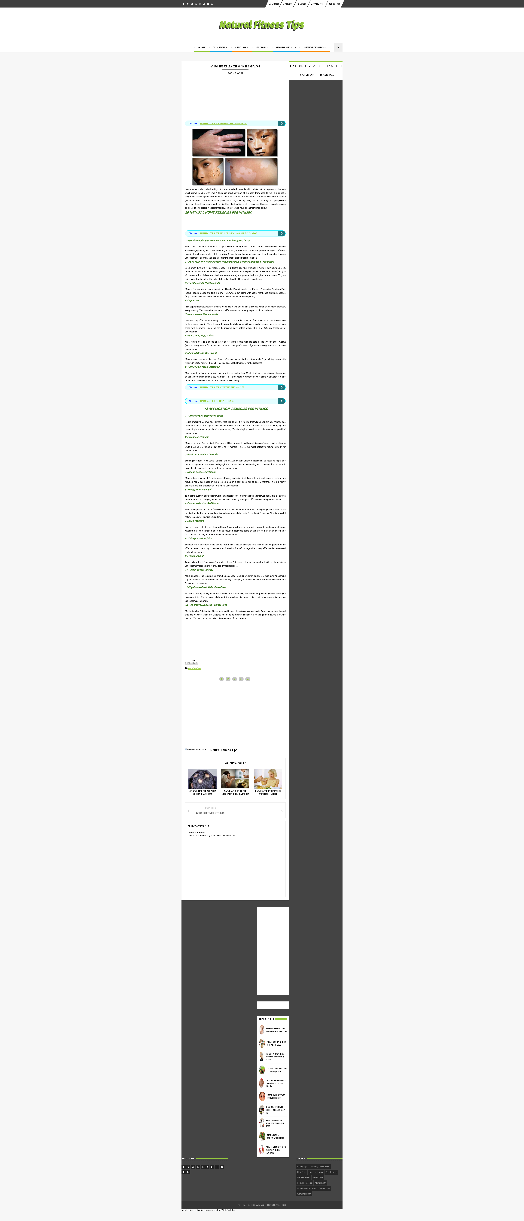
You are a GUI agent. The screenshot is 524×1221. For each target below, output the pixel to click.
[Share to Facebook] (194, 663)
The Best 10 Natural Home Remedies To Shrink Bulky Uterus (275, 1056)
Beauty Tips (302, 1167)
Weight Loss (240, 47)
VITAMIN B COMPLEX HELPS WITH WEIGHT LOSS (276, 1043)
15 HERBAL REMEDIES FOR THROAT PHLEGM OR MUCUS (276, 1030)
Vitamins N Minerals (285, 47)
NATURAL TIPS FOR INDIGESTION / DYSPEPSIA (223, 123)
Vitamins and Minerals (306, 1188)
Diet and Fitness (316, 1172)
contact (303, 3)
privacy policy (318, 3)
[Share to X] (191, 663)
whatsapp (308, 75)
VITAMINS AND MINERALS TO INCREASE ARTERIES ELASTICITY (276, 1149)
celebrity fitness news (320, 1167)
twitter (316, 66)
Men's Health (320, 1183)
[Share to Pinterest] (196, 663)
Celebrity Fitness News (313, 47)
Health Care (261, 47)
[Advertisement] (235, 95)
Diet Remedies (303, 1177)
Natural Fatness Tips (276, 1205)
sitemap (275, 3)
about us (289, 3)
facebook (297, 66)
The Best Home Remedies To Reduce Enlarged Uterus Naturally (276, 1083)
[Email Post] (193, 660)
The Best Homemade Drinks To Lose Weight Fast (277, 1070)
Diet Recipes (331, 1172)
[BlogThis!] (188, 663)
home (203, 47)
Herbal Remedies (304, 1183)
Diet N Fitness (219, 47)
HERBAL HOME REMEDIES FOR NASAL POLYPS (276, 1096)
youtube (334, 66)
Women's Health (304, 1194)
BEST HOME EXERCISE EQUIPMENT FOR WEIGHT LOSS (275, 1123)
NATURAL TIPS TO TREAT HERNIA (216, 401)
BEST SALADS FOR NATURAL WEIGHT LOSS (275, 1136)
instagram (329, 75)
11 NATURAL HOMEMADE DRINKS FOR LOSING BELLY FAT (275, 1109)
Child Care (301, 1172)
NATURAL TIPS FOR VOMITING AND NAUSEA (222, 387)
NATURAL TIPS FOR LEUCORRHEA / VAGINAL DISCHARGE (228, 233)
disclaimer (335, 3)
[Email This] (186, 663)
